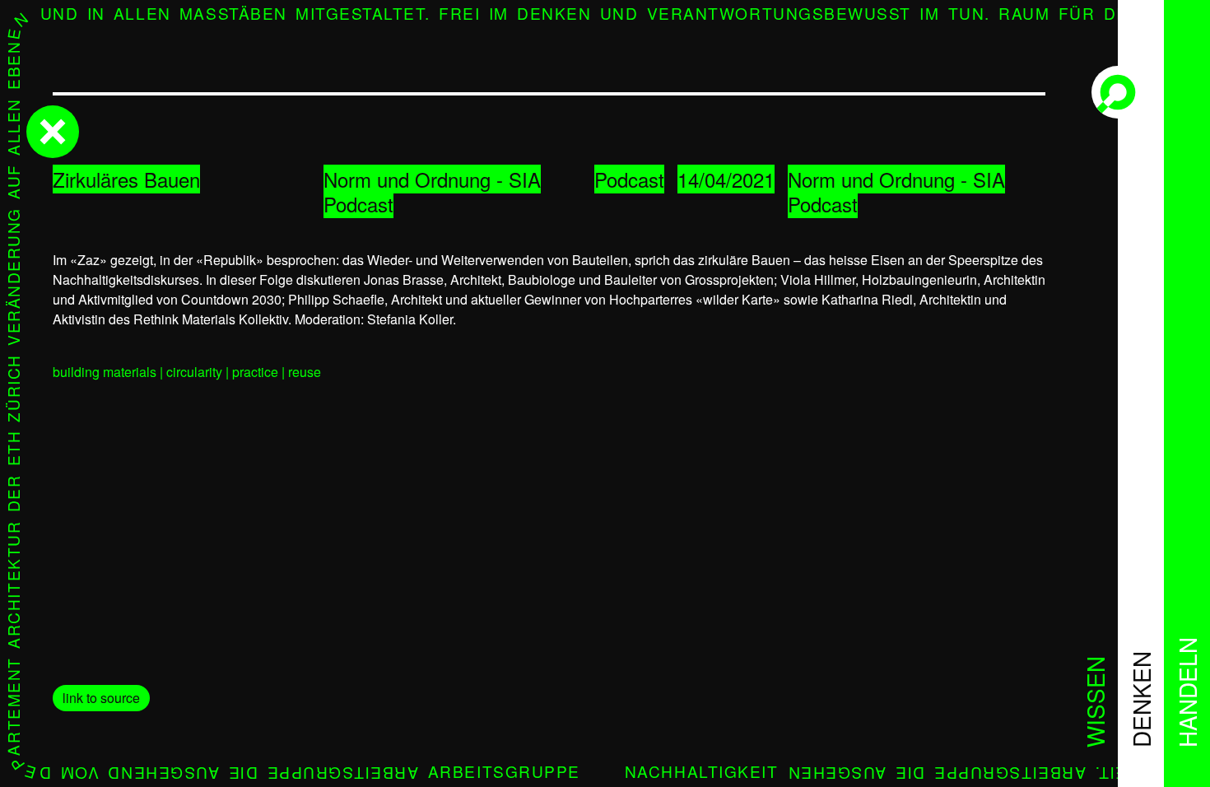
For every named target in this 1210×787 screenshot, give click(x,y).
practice (255, 371)
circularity (194, 371)
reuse (304, 371)
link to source (101, 697)
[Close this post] (52, 131)
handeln (1186, 692)
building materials (104, 371)
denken (1140, 699)
